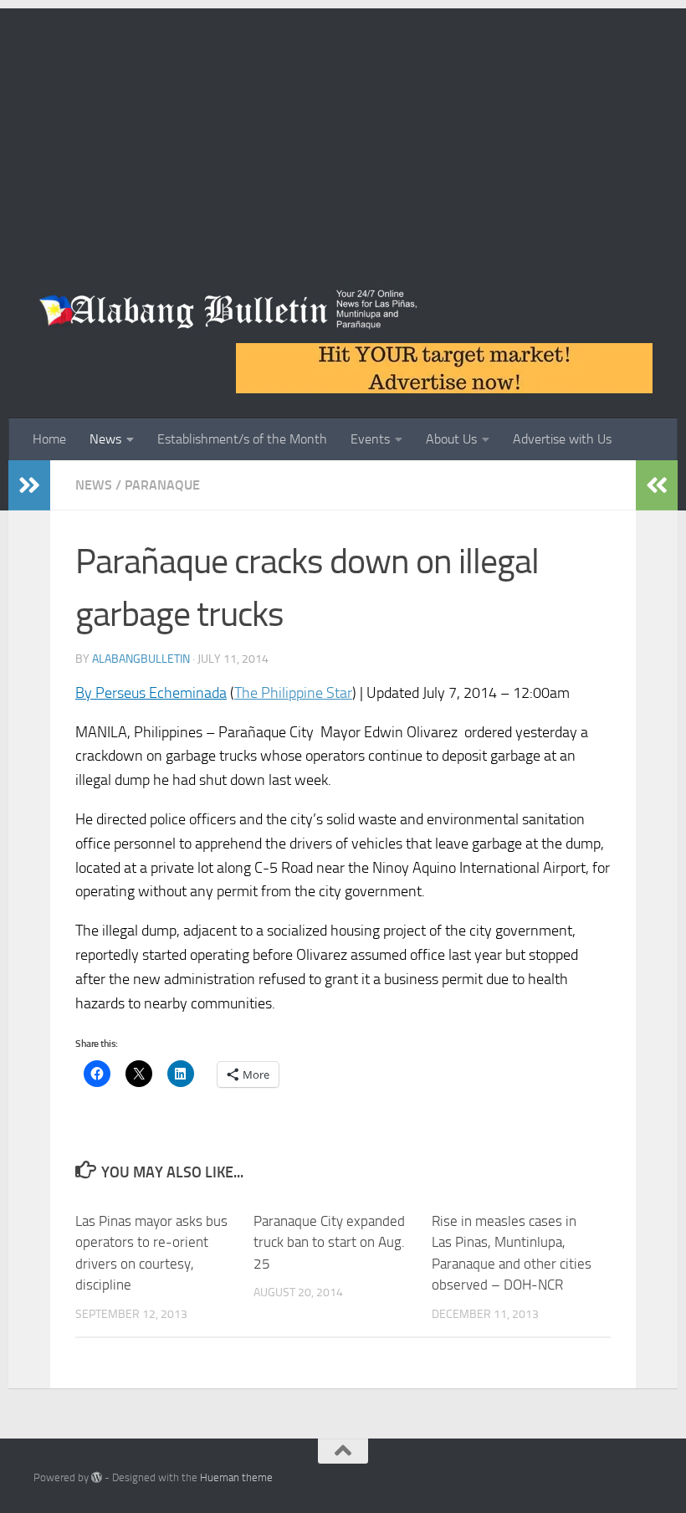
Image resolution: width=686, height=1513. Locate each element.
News (105, 439)
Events (370, 439)
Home (49, 439)
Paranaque (162, 485)
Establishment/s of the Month (242, 439)
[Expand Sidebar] (29, 485)
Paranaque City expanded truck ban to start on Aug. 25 (329, 1242)
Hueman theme (236, 1477)
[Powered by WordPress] (96, 1477)
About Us (451, 439)
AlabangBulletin (141, 659)
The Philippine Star (293, 693)
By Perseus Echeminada (151, 693)
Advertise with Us (562, 439)
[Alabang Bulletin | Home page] (228, 310)
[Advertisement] (343, 125)
